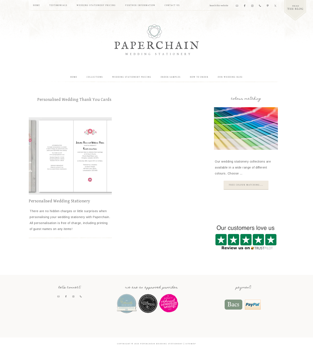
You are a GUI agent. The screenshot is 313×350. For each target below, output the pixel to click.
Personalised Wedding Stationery (59, 201)
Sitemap (190, 344)
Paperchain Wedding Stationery (156, 39)
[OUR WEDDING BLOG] (295, 10)
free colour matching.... (246, 185)
